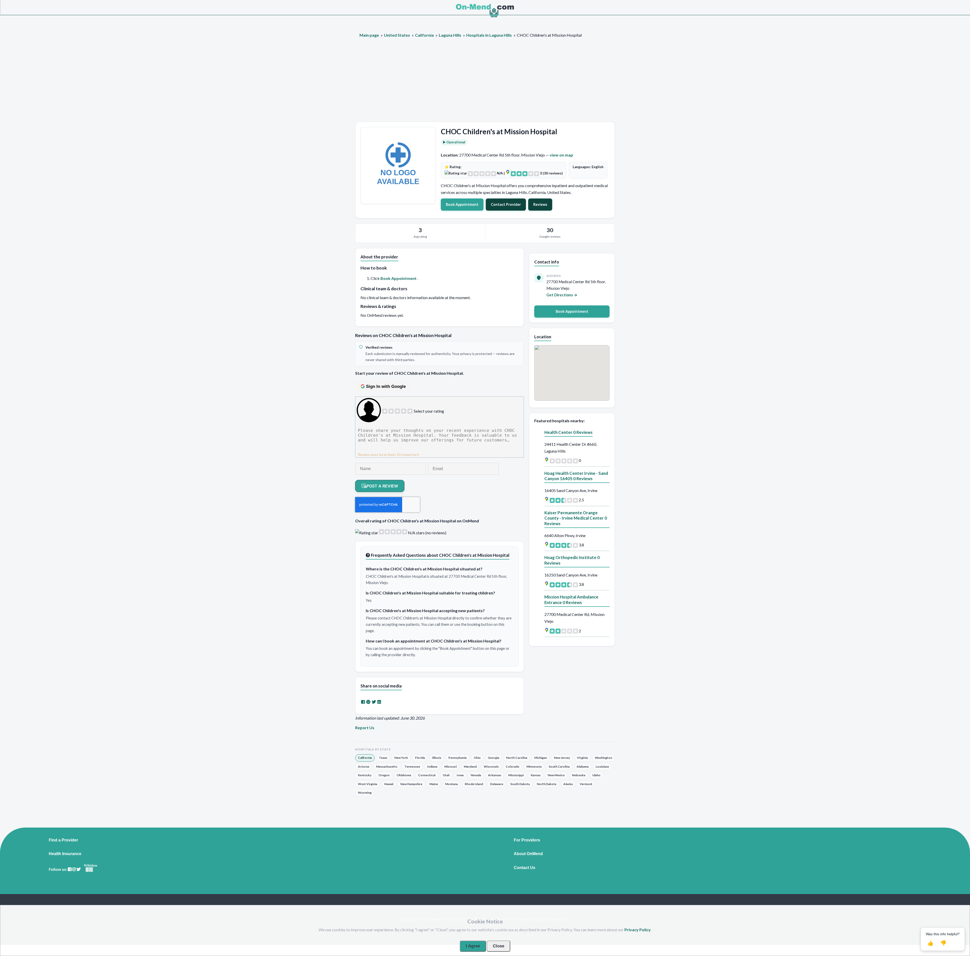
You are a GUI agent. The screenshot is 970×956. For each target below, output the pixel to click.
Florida (420, 758)
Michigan (540, 758)
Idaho (596, 775)
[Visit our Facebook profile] (69, 869)
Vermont (586, 784)
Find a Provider (63, 840)
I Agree (473, 946)
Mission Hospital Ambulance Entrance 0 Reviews (571, 599)
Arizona (363, 766)
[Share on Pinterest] (368, 701)
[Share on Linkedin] (379, 701)
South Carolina (559, 766)
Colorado (512, 766)
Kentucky (364, 775)
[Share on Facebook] (363, 701)
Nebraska (578, 775)
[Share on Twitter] (374, 701)
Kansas (536, 775)
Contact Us (524, 868)
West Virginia (367, 784)
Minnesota (534, 766)
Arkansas (494, 775)
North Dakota (546, 784)
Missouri (450, 766)
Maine (433, 784)
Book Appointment (462, 204)
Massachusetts (386, 766)
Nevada (476, 775)
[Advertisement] (485, 83)
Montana (451, 784)
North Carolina (516, 758)
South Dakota (520, 784)
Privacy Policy (637, 929)
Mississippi (516, 775)
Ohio (477, 758)
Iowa (460, 775)
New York (401, 758)
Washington (603, 758)
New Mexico (556, 775)
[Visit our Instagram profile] (74, 869)
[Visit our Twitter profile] (79, 869)
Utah (446, 775)
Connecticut (427, 775)
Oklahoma (404, 775)
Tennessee (412, 766)
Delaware (496, 784)
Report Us (364, 727)
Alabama (583, 766)
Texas (383, 758)
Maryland (470, 766)
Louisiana (602, 766)
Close (498, 946)
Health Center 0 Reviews (568, 432)
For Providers (527, 840)
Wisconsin (491, 766)
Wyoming (365, 792)
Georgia (493, 758)
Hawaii (388, 784)
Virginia (582, 758)
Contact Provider (506, 204)
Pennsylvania (457, 758)
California (365, 758)
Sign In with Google (386, 386)
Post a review (382, 485)
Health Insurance (65, 854)
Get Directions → (561, 295)
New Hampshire (411, 784)
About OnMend (528, 854)
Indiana (432, 766)
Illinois (436, 758)
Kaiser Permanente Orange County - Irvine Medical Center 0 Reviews (575, 518)
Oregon (384, 775)
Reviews (540, 204)
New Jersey (562, 758)
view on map (561, 154)
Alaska (568, 784)
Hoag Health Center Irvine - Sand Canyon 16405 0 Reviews (576, 476)
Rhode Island (474, 784)
